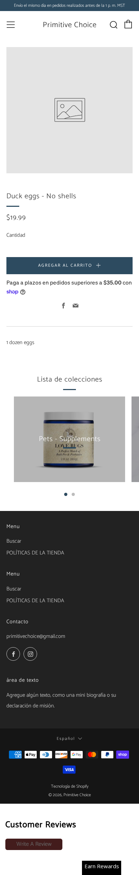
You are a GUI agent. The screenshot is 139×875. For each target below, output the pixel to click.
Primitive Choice (70, 25)
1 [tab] (65, 494)
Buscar (13, 588)
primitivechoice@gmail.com (35, 636)
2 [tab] (73, 494)
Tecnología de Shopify (69, 786)
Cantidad (15, 235)
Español (66, 738)
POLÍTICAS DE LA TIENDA (35, 552)
